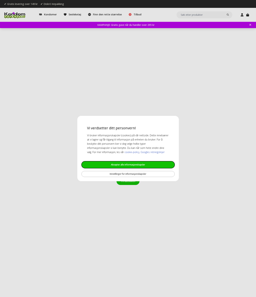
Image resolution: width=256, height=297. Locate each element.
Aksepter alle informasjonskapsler (128, 164)
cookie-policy (132, 152)
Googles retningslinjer (153, 152)
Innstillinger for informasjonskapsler (128, 173)
